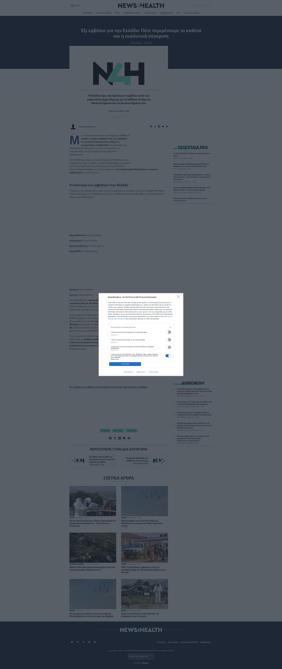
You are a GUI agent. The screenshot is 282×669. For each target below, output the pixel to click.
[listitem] (141, 327)
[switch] (168, 332)
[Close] (179, 297)
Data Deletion (128, 372)
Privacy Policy (153, 372)
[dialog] (141, 334)
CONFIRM (125, 364)
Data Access (141, 372)
